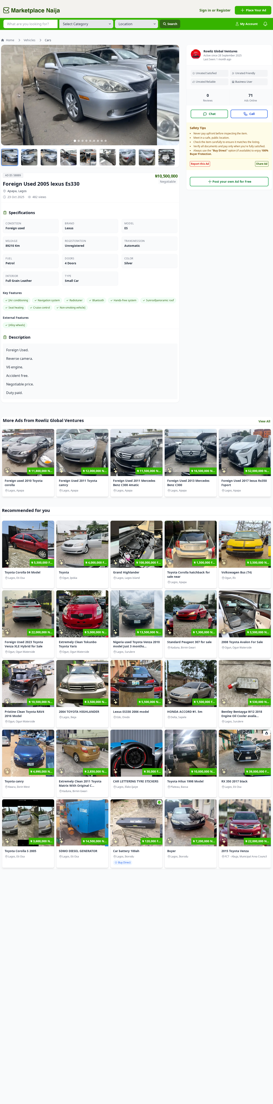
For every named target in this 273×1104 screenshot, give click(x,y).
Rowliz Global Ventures (220, 51)
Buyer (171, 851)
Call (252, 114)
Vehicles (29, 40)
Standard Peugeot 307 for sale (189, 642)
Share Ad (261, 164)
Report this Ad (200, 164)
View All (264, 421)
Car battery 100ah (126, 851)
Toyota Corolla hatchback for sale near (188, 574)
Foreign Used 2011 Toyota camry (78, 483)
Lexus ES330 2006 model (131, 712)
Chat (212, 114)
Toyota (64, 572)
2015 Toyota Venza (235, 851)
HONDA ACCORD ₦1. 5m (184, 712)
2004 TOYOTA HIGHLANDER (79, 712)
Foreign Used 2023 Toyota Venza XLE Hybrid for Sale (24, 644)
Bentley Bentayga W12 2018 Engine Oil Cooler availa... (241, 714)
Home (10, 40)
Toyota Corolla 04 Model (22, 572)
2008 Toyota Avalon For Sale (242, 642)
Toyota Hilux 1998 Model (185, 781)
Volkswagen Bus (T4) (236, 572)
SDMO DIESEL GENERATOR (78, 851)
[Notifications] (265, 24)
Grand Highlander (126, 572)
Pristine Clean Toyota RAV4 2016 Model (24, 714)
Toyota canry (14, 781)
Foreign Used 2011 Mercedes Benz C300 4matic (134, 483)
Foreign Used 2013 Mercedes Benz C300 (188, 483)
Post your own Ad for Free (231, 181)
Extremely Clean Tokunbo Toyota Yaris (78, 644)
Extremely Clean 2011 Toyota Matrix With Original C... (80, 783)
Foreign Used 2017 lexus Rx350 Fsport (244, 483)
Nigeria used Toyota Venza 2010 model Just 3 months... (136, 644)
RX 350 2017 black (234, 781)
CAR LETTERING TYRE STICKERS (135, 781)
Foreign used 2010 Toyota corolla (23, 483)
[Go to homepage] (32, 10)
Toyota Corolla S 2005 (20, 851)
